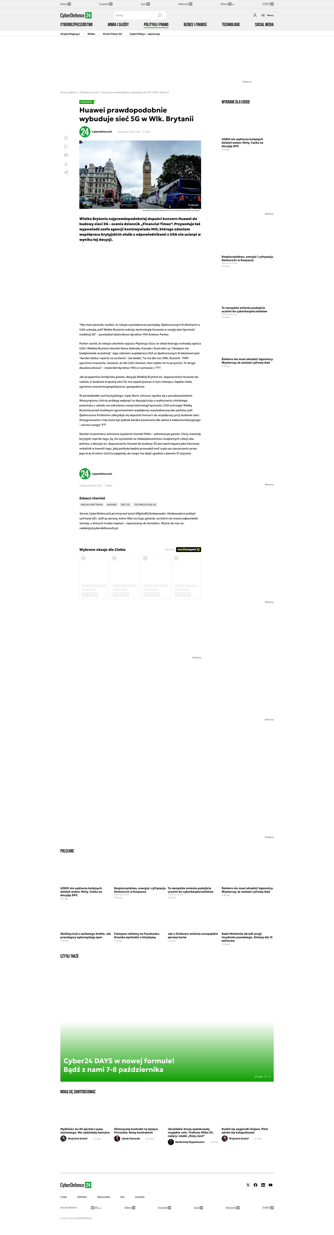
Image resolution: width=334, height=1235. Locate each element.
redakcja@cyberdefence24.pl (98, 528)
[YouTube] (270, 1185)
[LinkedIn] (263, 1185)
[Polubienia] (66, 138)
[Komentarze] (66, 146)
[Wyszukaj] (159, 15)
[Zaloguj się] (255, 15)
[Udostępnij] (66, 172)
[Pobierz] (66, 164)
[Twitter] (248, 1185)
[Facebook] (255, 1185)
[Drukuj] (66, 155)
